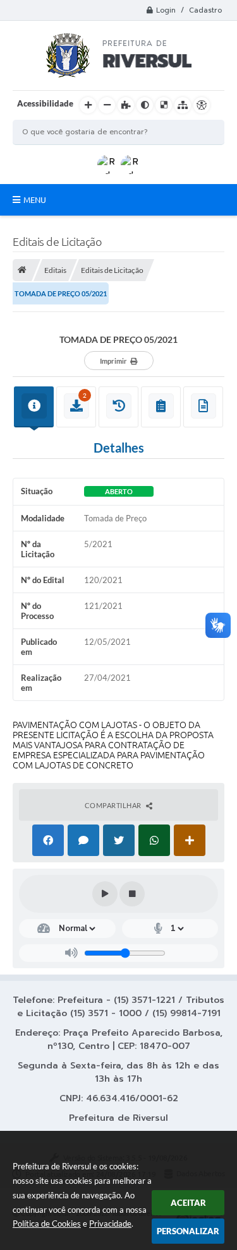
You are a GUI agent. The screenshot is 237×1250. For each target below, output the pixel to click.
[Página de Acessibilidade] (201, 105)
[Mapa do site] (182, 105)
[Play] (105, 893)
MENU (34, 199)
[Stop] (132, 893)
